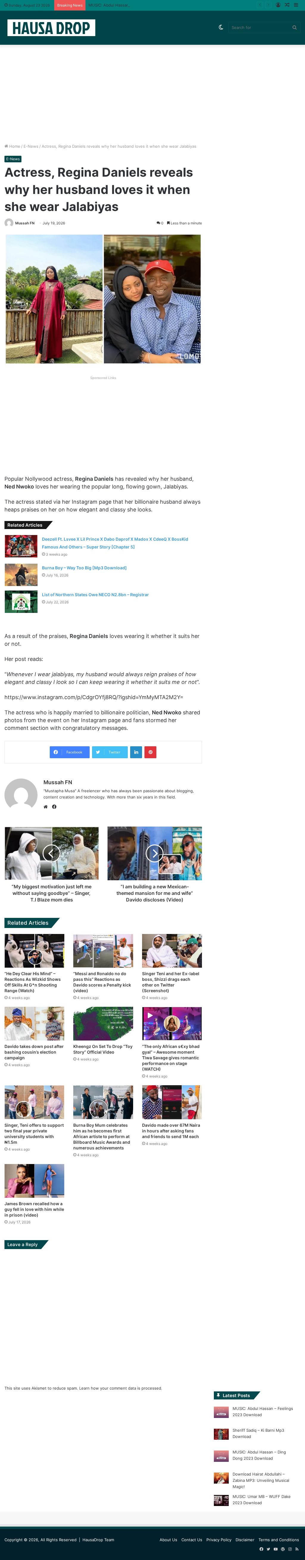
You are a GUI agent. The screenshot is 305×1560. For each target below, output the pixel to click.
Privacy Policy (218, 1539)
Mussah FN (25, 223)
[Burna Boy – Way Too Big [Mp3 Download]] (21, 575)
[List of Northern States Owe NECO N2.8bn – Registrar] (21, 602)
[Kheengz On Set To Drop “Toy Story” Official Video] (103, 1023)
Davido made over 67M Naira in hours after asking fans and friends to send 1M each (171, 1131)
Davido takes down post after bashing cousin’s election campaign (34, 1052)
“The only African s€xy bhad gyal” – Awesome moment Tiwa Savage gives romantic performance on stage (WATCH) (171, 1058)
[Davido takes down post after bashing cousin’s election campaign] (34, 1023)
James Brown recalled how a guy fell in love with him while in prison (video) (34, 1209)
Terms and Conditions (279, 1539)
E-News (31, 146)
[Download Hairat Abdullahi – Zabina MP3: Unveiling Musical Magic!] (221, 1479)
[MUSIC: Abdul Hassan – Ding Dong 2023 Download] (221, 1457)
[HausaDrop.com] (51, 27)
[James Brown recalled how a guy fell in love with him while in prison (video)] (34, 1181)
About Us (168, 1539)
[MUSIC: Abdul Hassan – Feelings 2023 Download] (221, 1413)
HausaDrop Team (98, 1539)
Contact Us (191, 1539)
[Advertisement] (152, 92)
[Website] (47, 806)
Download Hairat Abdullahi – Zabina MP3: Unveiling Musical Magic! (261, 1480)
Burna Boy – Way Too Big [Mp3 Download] (84, 567)
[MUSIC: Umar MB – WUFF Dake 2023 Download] (221, 1501)
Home (14, 146)
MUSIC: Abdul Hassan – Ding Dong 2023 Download (135, 5)
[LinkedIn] (136, 752)
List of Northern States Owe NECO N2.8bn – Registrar (95, 594)
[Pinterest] (150, 752)
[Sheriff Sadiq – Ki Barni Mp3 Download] (221, 1435)
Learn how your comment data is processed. (120, 1388)
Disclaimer (245, 1539)
